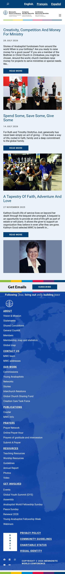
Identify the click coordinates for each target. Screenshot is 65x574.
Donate (10, 542)
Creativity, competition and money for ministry (32, 32)
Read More (15, 71)
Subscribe (44, 287)
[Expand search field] (7, 4)
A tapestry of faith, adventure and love (32, 198)
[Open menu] (60, 15)
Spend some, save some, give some (28, 118)
